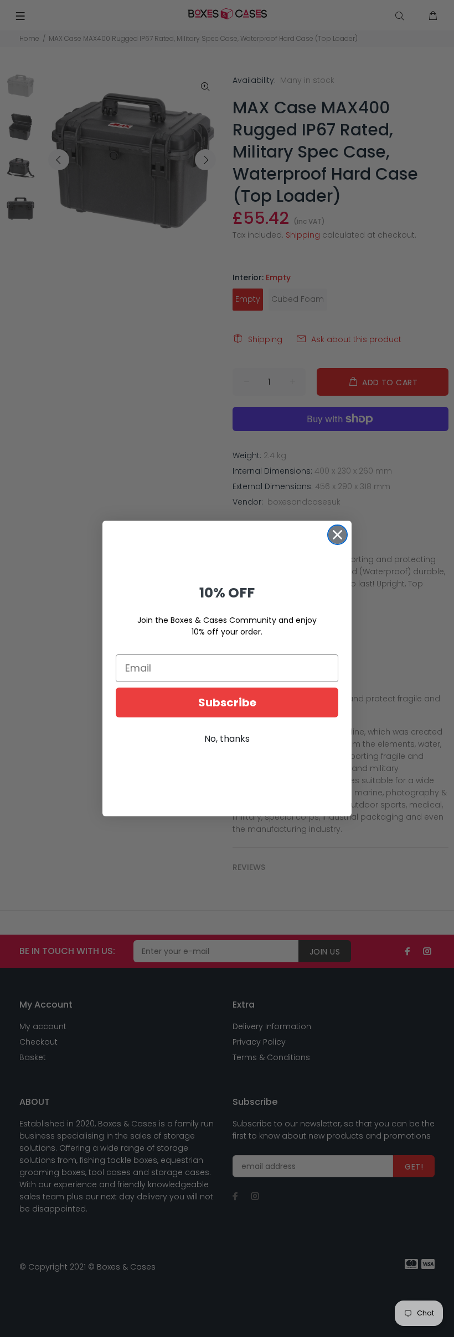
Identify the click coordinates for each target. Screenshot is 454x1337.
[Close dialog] (337, 534)
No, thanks (227, 738)
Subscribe (227, 702)
